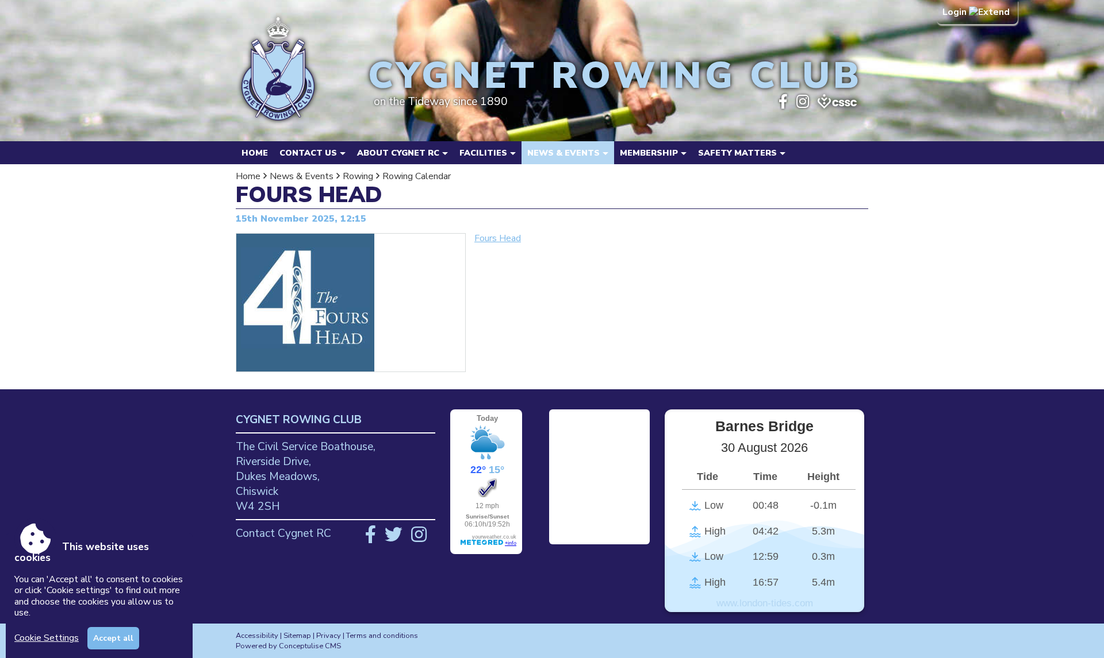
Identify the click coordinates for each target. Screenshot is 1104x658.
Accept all (113, 638)
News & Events (302, 176)
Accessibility (257, 635)
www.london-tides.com (764, 603)
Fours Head (497, 238)
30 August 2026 (764, 447)
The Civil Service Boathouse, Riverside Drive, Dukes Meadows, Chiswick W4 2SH (305, 476)
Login (955, 12)
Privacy (328, 635)
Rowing (358, 176)
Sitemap (297, 635)
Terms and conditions (382, 635)
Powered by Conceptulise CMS (288, 646)
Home (254, 152)
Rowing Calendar (416, 176)
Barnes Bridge (764, 426)
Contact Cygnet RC (283, 533)
